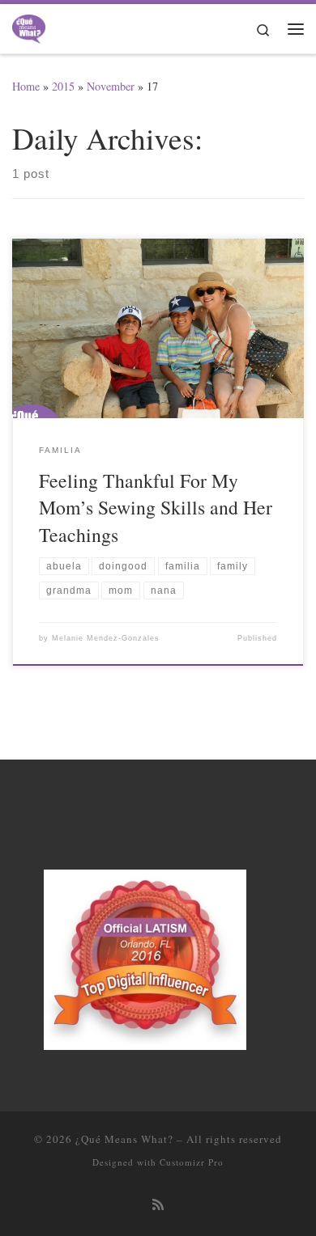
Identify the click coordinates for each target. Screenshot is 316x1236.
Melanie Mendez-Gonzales (106, 638)
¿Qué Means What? (124, 1139)
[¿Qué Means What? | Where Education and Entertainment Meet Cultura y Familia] (28, 26)
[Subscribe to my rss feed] (158, 1205)
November (111, 86)
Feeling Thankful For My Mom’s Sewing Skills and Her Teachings (155, 508)
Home (26, 86)
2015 (63, 86)
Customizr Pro (192, 1162)
